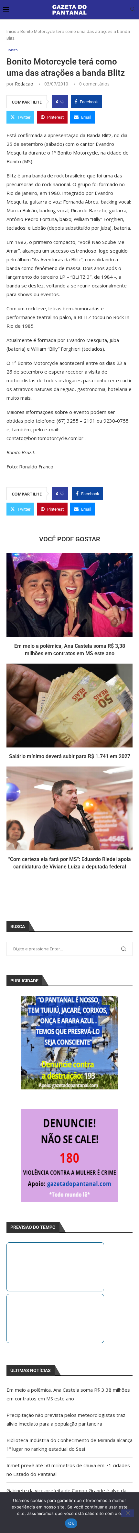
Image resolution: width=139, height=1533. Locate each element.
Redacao (24, 84)
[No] (127, 1513)
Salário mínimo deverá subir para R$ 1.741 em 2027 (69, 756)
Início (11, 31)
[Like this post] (62, 101)
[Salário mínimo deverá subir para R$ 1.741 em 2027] (69, 705)
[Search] (132, 10)
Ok (71, 1523)
